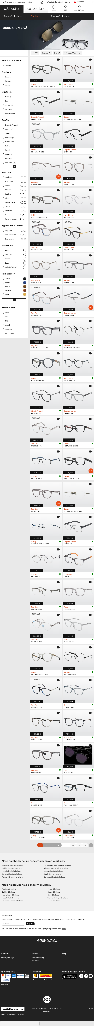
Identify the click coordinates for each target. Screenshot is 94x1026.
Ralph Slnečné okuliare (53, 874)
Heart (7, 250)
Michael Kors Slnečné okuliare (56, 868)
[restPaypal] (20, 976)
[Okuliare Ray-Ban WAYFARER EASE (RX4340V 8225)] (46, 329)
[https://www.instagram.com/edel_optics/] (86, 976)
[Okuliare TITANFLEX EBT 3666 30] (46, 558)
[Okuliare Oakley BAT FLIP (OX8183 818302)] (46, 819)
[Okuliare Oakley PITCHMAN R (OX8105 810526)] (46, 656)
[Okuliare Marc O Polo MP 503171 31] (46, 264)
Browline (8, 211)
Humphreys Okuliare (10, 895)
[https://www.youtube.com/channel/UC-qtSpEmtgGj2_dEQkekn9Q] (91, 976)
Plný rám (8, 231)
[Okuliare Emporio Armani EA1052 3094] (46, 101)
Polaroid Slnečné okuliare (12, 877)
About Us (5, 953)
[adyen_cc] (3, 976)
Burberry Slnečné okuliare (54, 877)
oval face (8, 255)
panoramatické (11, 219)
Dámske (8, 77)
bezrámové (9, 239)
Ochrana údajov (12, 1014)
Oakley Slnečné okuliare (12, 868)
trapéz (7, 215)
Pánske (8, 81)
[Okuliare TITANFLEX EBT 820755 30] (46, 460)
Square (7, 263)
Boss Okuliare (53, 895)
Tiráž (22, 1014)
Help (64, 953)
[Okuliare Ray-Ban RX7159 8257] (46, 493)
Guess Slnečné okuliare (53, 871)
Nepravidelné (10, 202)
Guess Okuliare (53, 892)
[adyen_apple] (27, 976)
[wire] (5, 980)
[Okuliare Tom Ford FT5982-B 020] (46, 427)
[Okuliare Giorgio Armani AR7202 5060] (46, 394)
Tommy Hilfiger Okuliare (57, 898)
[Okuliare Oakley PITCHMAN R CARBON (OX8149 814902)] (46, 68)
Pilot (7, 198)
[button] (12, 9)
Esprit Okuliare (53, 901)
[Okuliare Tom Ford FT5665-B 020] (46, 688)
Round (7, 259)
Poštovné (35, 960)
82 (85, 845)
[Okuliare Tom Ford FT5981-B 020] (46, 623)
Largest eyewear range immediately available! (20, 2)
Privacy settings (7, 957)
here (64, 929)
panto (7, 186)
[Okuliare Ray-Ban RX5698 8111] (46, 166)
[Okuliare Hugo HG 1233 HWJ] (46, 786)
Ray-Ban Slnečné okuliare (12, 865)
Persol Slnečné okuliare (11, 871)
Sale (6, 101)
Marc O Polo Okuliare (10, 898)
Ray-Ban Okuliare (9, 889)
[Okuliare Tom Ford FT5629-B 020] (46, 231)
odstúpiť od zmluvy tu (13, 1009)
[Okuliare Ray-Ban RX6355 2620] (46, 721)
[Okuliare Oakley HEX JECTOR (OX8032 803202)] (46, 199)
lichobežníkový (11, 267)
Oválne (7, 206)
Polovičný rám (10, 235)
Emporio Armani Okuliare (12, 901)
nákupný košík (79, 10)
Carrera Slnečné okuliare (12, 874)
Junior (7, 85)
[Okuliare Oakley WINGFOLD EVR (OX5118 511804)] (46, 525)
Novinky (8, 97)
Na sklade (8, 109)
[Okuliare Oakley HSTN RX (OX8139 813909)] (46, 362)
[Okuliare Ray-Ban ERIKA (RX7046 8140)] (46, 754)
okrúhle (8, 190)
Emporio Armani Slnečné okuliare (57, 865)
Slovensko (81, 2)
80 (73, 845)
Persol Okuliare (53, 889)
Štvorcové (9, 181)
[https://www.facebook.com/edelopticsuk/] (81, 976)
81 (79, 845)
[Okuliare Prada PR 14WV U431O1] (46, 133)
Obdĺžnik (8, 177)
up (90, 1008)
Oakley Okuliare (8, 892)
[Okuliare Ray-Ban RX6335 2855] (46, 591)
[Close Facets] (14, 53)
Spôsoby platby (38, 957)
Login (65, 10)
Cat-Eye (8, 194)
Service (35, 953)
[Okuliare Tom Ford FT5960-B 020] (46, 297)
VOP (3, 1014)
